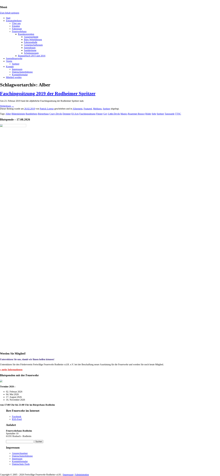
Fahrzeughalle (30, 42)
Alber (8, 114)
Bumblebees (31, 114)
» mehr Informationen (11, 369)
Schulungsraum (31, 53)
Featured (88, 108)
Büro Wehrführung (33, 39)
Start (8, 18)
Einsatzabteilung (14, 20)
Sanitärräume (30, 50)
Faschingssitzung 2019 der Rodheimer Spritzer (47, 93)
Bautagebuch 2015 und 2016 (31, 55)
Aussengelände (31, 37)
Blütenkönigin (18, 114)
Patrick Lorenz (47, 108)
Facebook (16, 416)
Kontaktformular (20, 74)
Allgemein (77, 108)
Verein (9, 61)
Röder (148, 114)
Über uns (16, 23)
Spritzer (15, 64)
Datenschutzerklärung (22, 72)
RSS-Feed (17, 419)
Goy (105, 114)
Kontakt (10, 66)
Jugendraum (29, 47)
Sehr (154, 114)
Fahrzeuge (17, 28)
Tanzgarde (170, 114)
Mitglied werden (14, 77)
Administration (82, 474)
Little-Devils (114, 114)
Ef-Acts (75, 114)
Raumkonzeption (26, 34)
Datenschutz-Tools (21, 464)
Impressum (17, 69)
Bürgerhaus (43, 114)
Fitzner (99, 114)
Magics (123, 114)
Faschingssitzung (87, 114)
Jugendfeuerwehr (14, 58)
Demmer (67, 114)
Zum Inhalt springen (9, 13)
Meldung (97, 108)
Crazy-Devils (55, 114)
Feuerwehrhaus (19, 31)
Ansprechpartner (20, 453)
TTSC (178, 114)
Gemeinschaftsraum (33, 45)
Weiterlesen (7, 106)
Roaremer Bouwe (136, 114)
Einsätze (16, 26)
